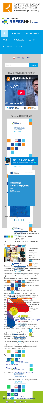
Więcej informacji (12, 365)
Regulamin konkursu (13, 358)
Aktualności (18, 372)
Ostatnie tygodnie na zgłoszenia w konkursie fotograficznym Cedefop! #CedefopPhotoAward (27, 236)
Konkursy (29, 372)
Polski (17, 58)
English (27, 58)
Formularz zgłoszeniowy (14, 361)
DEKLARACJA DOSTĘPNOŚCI (26, 398)
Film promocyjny (11, 368)
